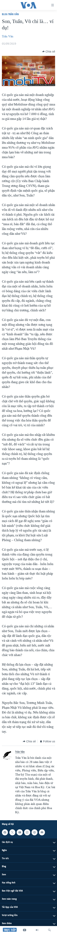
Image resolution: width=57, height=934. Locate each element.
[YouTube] (24, 930)
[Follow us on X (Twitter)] (12, 832)
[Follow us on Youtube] (20, 832)
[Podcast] (35, 832)
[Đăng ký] (42, 832)
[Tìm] (49, 930)
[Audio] (37, 930)
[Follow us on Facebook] (5, 832)
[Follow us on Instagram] (27, 832)
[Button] (48, 51)
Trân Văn (7, 36)
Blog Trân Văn (10, 14)
